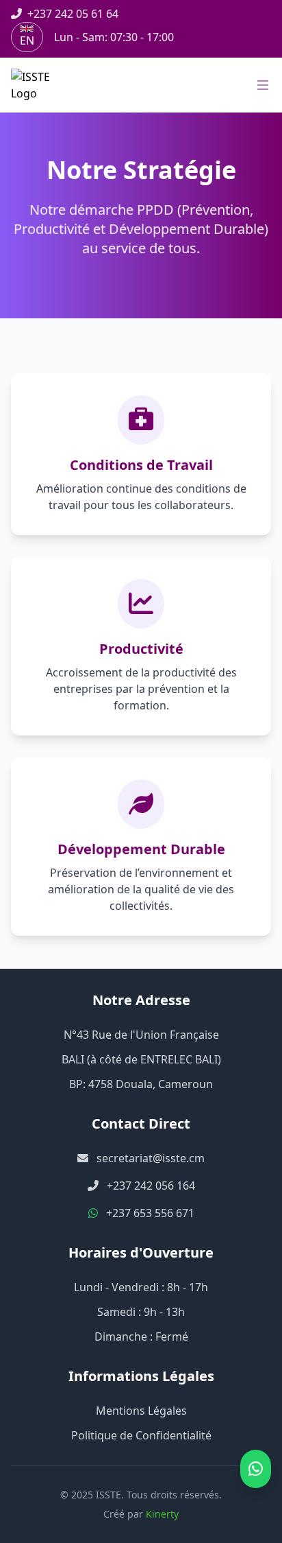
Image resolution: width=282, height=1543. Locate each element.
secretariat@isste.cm (151, 1158)
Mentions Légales (141, 1410)
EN (27, 40)
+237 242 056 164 (151, 1185)
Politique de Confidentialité (141, 1435)
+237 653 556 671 (150, 1213)
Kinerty (162, 1513)
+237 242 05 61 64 (72, 13)
